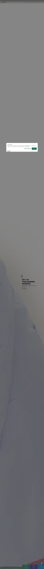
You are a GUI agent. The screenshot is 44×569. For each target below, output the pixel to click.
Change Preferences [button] (27, 148)
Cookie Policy (27, 146)
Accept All (34, 148)
